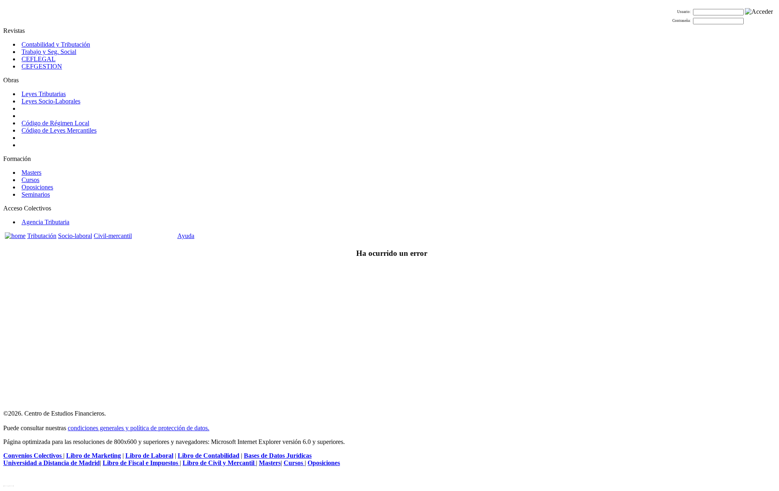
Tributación (41, 235)
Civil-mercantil (113, 235)
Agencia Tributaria (45, 222)
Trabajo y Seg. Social (49, 51)
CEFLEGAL (39, 59)
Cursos (30, 179)
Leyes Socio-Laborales (51, 101)
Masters (31, 172)
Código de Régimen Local (55, 123)
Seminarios (36, 194)
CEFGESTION (42, 66)
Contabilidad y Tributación (56, 44)
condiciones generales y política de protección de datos (138, 428)
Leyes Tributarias (44, 93)
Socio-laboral (75, 235)
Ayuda (185, 235)
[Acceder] (759, 11)
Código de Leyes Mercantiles (59, 130)
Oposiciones (37, 187)
